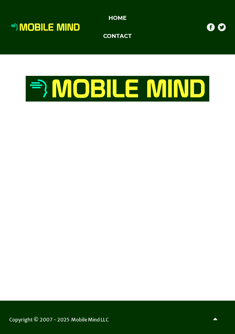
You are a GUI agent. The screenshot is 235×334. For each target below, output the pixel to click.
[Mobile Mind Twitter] (221, 27)
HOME (118, 18)
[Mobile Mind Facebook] (210, 27)
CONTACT (117, 36)
